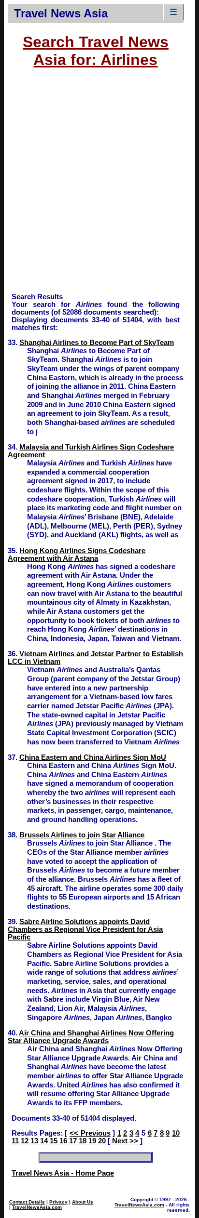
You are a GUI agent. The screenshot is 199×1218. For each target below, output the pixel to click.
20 (102, 1141)
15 (53, 1141)
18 (82, 1141)
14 (44, 1141)
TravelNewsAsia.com (37, 1207)
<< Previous (90, 1133)
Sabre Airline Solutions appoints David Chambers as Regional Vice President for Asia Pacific (85, 929)
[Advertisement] (99, 185)
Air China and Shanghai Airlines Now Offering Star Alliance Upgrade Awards (91, 1037)
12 (24, 1141)
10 (176, 1133)
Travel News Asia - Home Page (63, 1173)
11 (15, 1141)
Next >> (125, 1141)
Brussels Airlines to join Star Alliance (81, 835)
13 (34, 1141)
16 (63, 1141)
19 (92, 1141)
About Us (82, 1202)
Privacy (58, 1202)
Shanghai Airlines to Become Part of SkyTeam (96, 342)
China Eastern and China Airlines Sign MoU (92, 757)
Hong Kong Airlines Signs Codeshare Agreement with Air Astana (76, 554)
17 (73, 1141)
